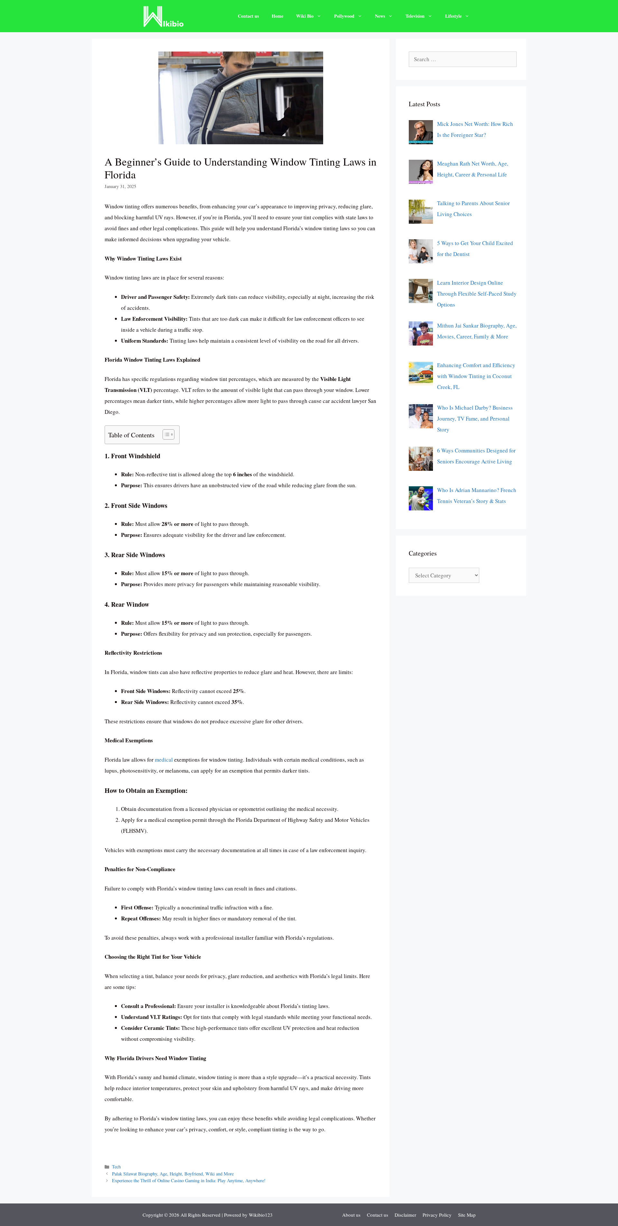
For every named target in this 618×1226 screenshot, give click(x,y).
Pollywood (344, 16)
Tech (116, 1167)
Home (277, 16)
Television (415, 16)
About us (351, 1215)
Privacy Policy (437, 1215)
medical (164, 759)
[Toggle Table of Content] (165, 434)
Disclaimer (405, 1215)
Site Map (467, 1215)
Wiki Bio (305, 16)
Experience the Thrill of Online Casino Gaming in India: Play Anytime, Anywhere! (189, 1180)
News (380, 16)
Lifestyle (453, 16)
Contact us (248, 16)
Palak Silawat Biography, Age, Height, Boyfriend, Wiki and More (173, 1174)
